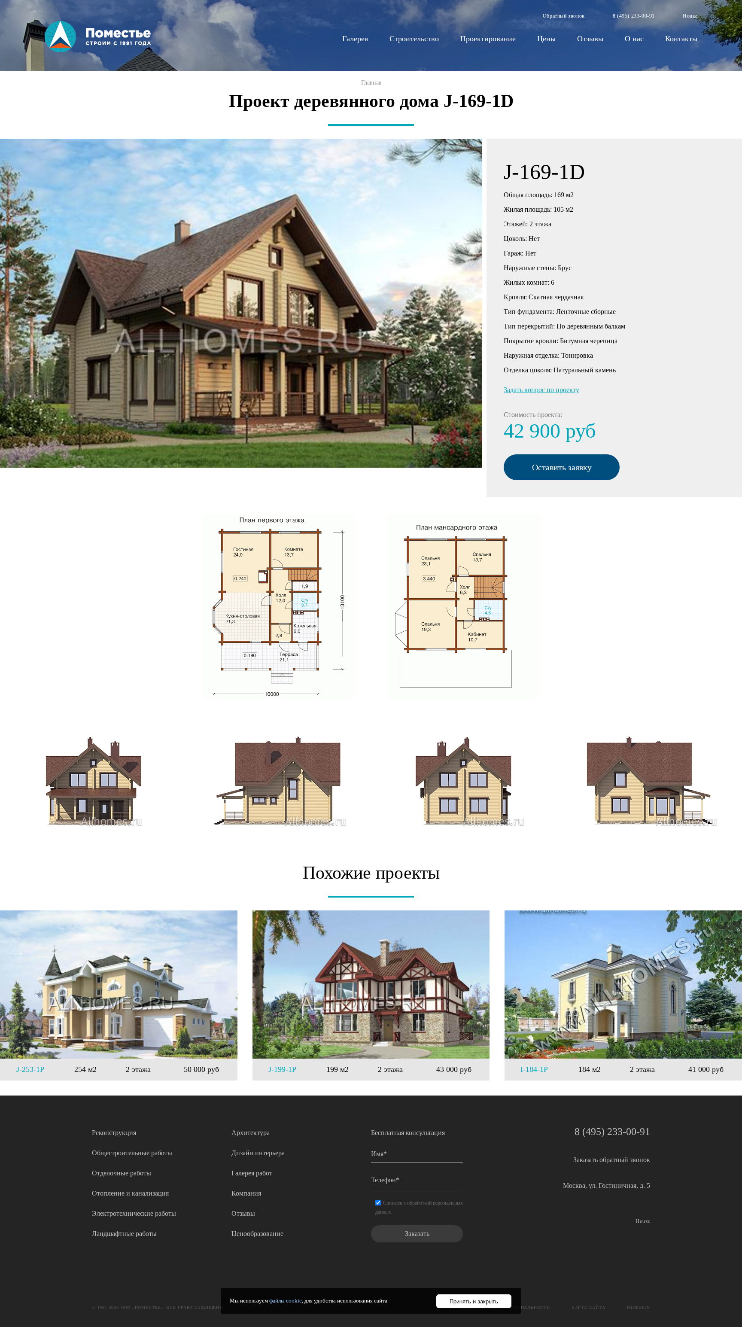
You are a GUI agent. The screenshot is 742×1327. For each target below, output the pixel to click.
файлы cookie (285, 1300)
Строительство (414, 38)
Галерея (355, 38)
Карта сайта (588, 1307)
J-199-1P (282, 1069)
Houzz (690, 16)
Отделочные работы (121, 1173)
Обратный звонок (564, 16)
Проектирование (488, 38)
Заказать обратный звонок (611, 1159)
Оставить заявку (562, 467)
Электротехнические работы (134, 1213)
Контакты (681, 38)
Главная (371, 82)
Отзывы (590, 38)
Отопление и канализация (130, 1193)
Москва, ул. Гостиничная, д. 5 (606, 1185)
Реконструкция (114, 1132)
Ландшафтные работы (124, 1233)
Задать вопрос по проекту (541, 389)
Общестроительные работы (132, 1153)
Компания (246, 1193)
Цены (546, 38)
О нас (634, 38)
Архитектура (250, 1132)
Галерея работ (251, 1173)
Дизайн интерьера (258, 1153)
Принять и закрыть (474, 1301)
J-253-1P (30, 1069)
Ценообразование (257, 1233)
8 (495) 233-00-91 (634, 16)
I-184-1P (534, 1069)
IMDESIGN (638, 1307)
